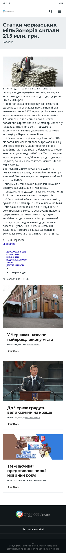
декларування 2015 (16, 252)
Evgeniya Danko (32, 345)
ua (4, 2)
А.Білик (10, 262)
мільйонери (12, 257)
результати (12, 254)
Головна (8, 42)
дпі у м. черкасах (15, 265)
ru (9, 2)
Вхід (61, 2)
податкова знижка (16, 260)
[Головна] (8, 11)
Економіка (9, 243)
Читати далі (13, 351)
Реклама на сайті (33, 529)
